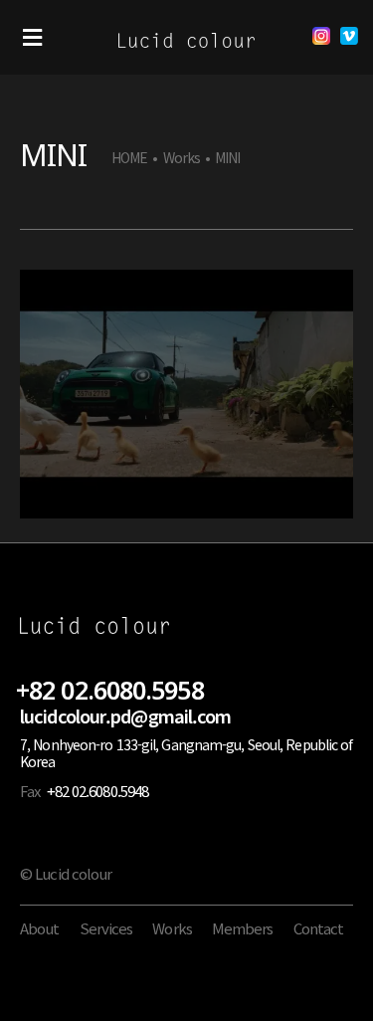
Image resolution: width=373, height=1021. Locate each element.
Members (243, 928)
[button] (32, 37)
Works (182, 157)
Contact (318, 928)
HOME (129, 157)
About (40, 928)
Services (106, 928)
